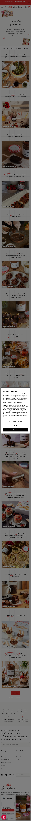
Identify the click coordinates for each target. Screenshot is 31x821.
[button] (4, 817)
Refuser (16, 425)
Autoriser (15, 429)
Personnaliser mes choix (15, 421)
